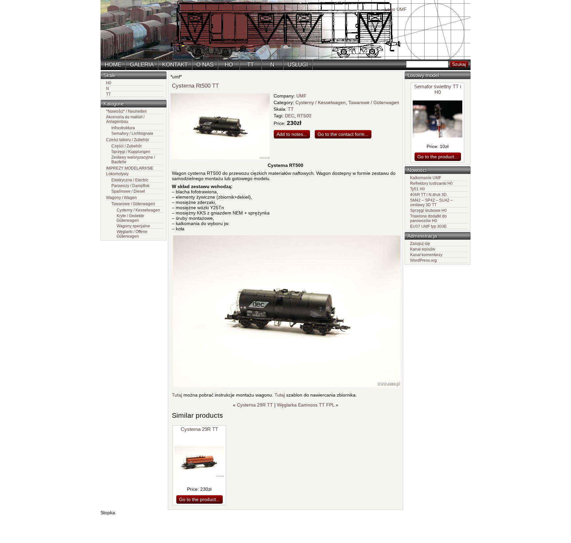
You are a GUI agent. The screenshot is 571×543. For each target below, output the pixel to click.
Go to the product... (437, 156)
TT (250, 64)
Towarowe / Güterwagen (133, 204)
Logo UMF (396, 9)
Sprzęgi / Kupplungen (130, 151)
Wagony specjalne (133, 226)
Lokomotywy (117, 174)
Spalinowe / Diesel (128, 191)
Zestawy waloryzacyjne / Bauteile (133, 159)
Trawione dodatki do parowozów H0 (428, 218)
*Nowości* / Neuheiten (126, 111)
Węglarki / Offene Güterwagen (132, 234)
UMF (301, 95)
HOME (113, 64)
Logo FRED (132, 9)
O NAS (204, 64)
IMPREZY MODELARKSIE (129, 168)
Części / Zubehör (126, 146)
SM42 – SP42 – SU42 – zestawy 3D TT (431, 202)
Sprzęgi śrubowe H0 (428, 210)
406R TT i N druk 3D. (429, 194)
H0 (108, 83)
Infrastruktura (123, 128)
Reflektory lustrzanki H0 (431, 183)
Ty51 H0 (417, 189)
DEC (289, 115)
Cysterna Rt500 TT (195, 86)
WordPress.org (423, 260)
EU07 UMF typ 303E (428, 226)
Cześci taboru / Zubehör (127, 139)
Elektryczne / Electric (129, 180)
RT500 (304, 115)
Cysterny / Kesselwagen (138, 210)
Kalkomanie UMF (425, 177)
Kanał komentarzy (426, 254)
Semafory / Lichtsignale (132, 133)
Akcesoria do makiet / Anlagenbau (125, 119)
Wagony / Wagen (121, 197)
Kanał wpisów (422, 249)
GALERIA (142, 64)
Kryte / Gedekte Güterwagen (130, 218)
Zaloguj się (420, 243)
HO (229, 64)
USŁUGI (297, 64)
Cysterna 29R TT (255, 404)
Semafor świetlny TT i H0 (437, 89)
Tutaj (177, 395)
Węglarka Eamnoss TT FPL (305, 404)
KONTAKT (175, 64)
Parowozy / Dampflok (130, 185)
